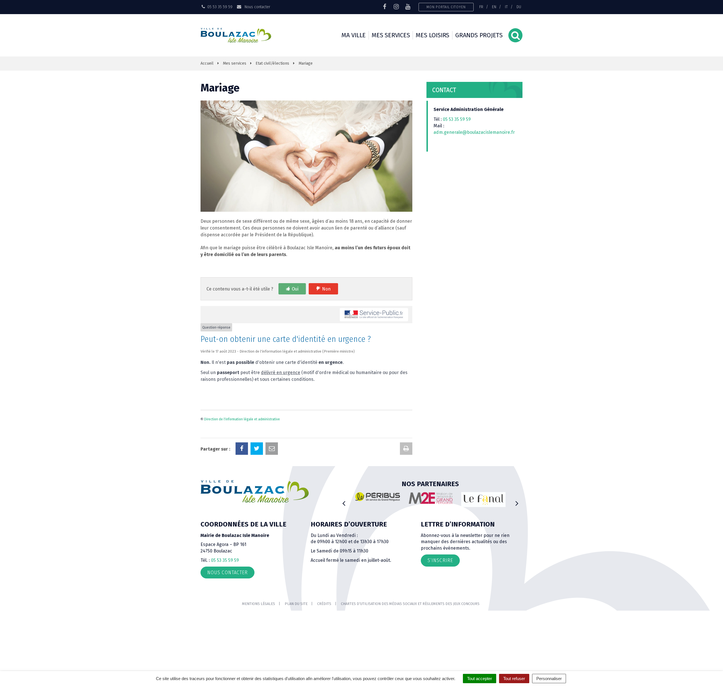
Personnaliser (549, 678)
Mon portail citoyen (446, 7)
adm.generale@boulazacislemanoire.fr (474, 132)
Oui (295, 289)
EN (494, 6)
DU (519, 6)
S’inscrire (440, 560)
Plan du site (296, 604)
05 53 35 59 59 (457, 119)
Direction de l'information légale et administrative (242, 419)
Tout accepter (479, 678)
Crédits (324, 604)
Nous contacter (256, 6)
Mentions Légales (258, 604)
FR (481, 6)
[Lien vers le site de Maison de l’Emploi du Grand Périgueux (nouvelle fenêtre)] (430, 498)
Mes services (391, 35)
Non (326, 289)
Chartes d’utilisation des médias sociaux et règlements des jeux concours (410, 604)
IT (506, 6)
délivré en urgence (280, 372)
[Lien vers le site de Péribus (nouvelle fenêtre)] (377, 496)
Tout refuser (514, 678)
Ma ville (353, 35)
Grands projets (479, 35)
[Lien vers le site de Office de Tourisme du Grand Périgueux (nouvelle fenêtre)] (483, 499)
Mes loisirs (432, 35)
